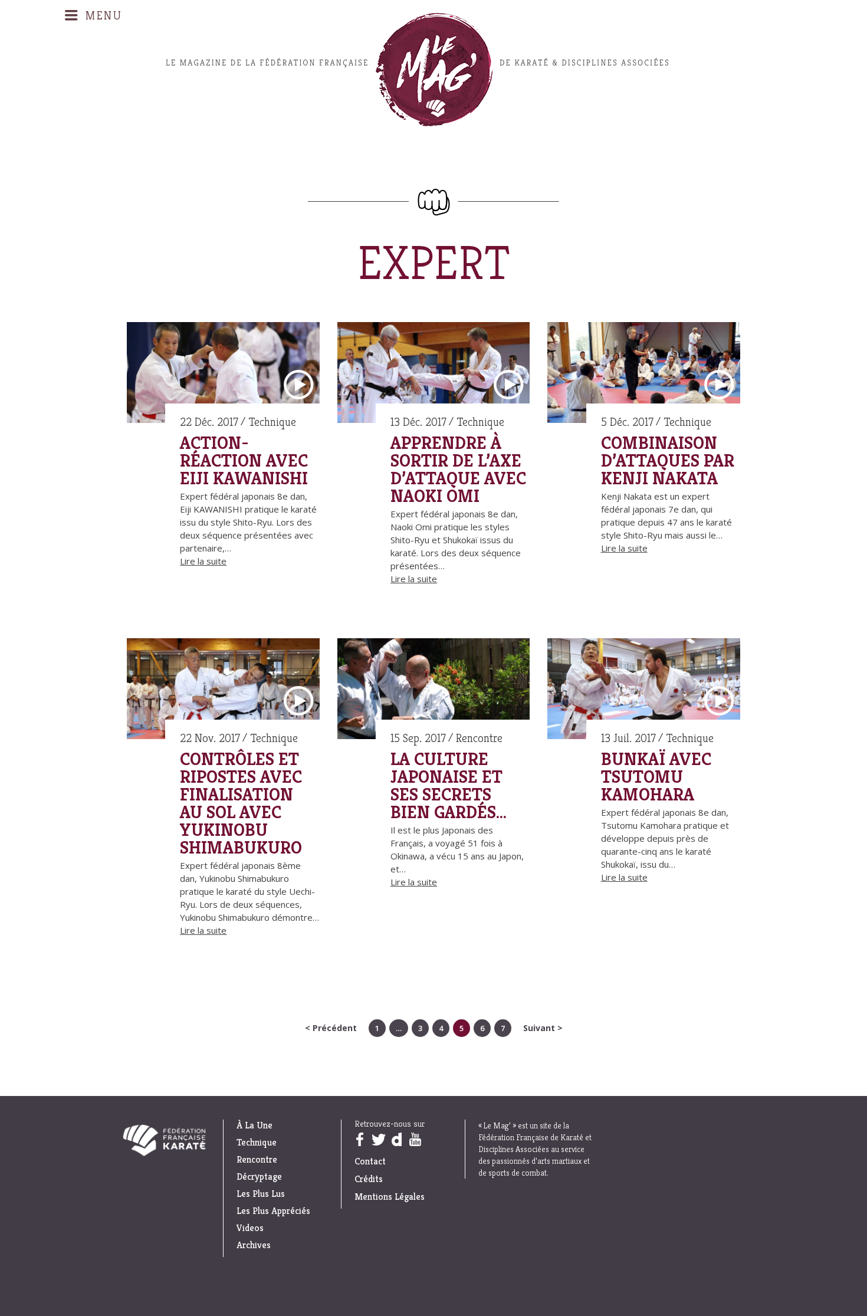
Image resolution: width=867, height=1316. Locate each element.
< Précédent (331, 1027)
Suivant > (543, 1027)
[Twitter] (378, 1139)
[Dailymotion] (396, 1139)
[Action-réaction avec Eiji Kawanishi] (223, 374)
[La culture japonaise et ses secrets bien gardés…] (433, 690)
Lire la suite (203, 561)
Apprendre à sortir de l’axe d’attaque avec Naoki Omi (458, 469)
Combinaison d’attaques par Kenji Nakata (667, 460)
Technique (272, 422)
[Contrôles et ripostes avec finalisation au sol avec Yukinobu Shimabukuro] (223, 690)
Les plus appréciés (273, 1211)
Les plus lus (261, 1194)
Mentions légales (389, 1196)
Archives (254, 1245)
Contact (370, 1161)
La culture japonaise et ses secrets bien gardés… (448, 785)
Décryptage (259, 1177)
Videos (250, 1228)
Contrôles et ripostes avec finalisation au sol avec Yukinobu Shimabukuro (241, 803)
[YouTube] (414, 1139)
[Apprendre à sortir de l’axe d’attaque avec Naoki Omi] (433, 374)
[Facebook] (359, 1139)
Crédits (368, 1179)
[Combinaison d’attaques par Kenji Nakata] (643, 374)
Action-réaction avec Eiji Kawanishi (244, 460)
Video (299, 385)
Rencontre (479, 738)
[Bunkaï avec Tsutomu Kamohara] (643, 690)
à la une (254, 1125)
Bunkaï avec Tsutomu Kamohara (656, 776)
